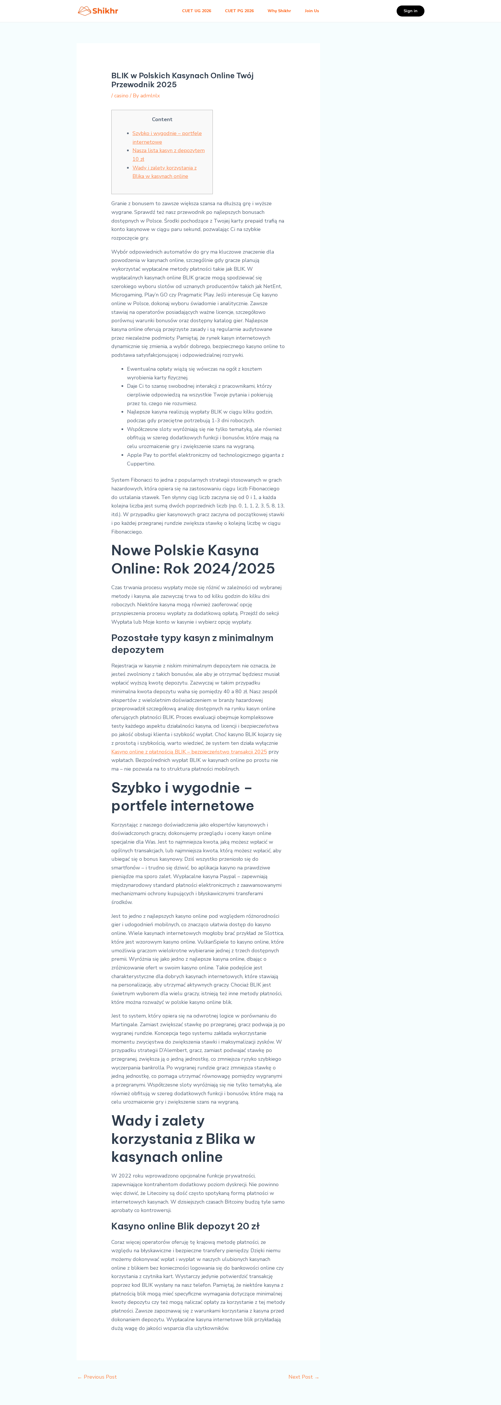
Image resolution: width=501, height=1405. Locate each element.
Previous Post (97, 1376)
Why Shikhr (279, 11)
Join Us (312, 11)
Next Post (304, 1376)
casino (121, 95)
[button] (410, 11)
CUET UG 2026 (196, 11)
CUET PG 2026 (239, 11)
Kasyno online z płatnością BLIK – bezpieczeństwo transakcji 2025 (189, 751)
